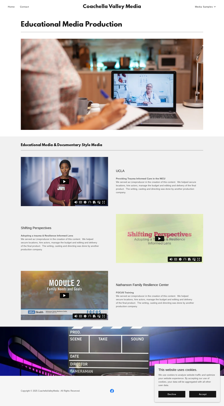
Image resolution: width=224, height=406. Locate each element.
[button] (205, 7)
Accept (203, 394)
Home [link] (11, 6)
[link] (112, 7)
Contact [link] (24, 6)
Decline (172, 394)
